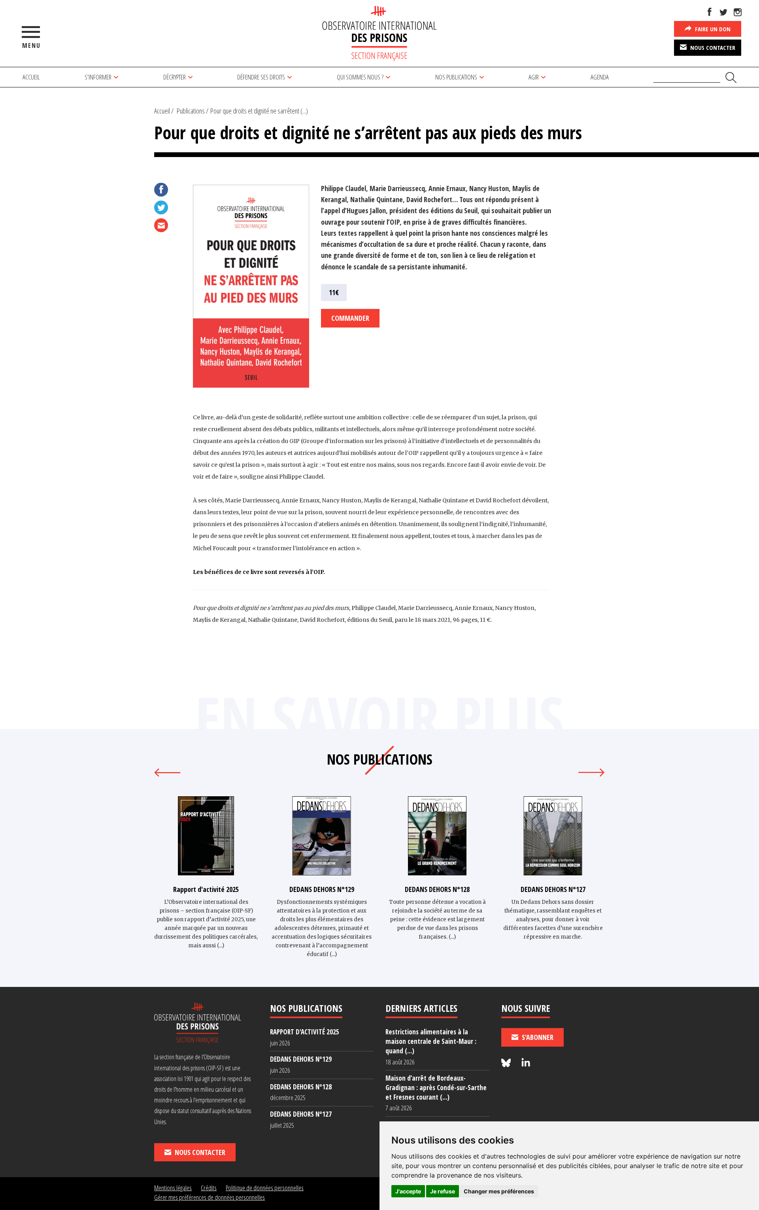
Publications (191, 111)
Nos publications (456, 76)
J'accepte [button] (408, 1191)
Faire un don (712, 29)
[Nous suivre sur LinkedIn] (526, 1063)
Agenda (600, 76)
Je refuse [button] (442, 1191)
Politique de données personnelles (265, 1187)
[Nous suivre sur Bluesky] (507, 1063)
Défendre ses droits (261, 76)
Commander (350, 318)
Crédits (209, 1187)
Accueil (31, 76)
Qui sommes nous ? (360, 76)
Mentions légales (173, 1187)
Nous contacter (712, 47)
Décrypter (174, 76)
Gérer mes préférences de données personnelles (209, 1197)
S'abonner (536, 1037)
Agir (534, 76)
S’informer (98, 76)
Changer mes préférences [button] (499, 1191)
